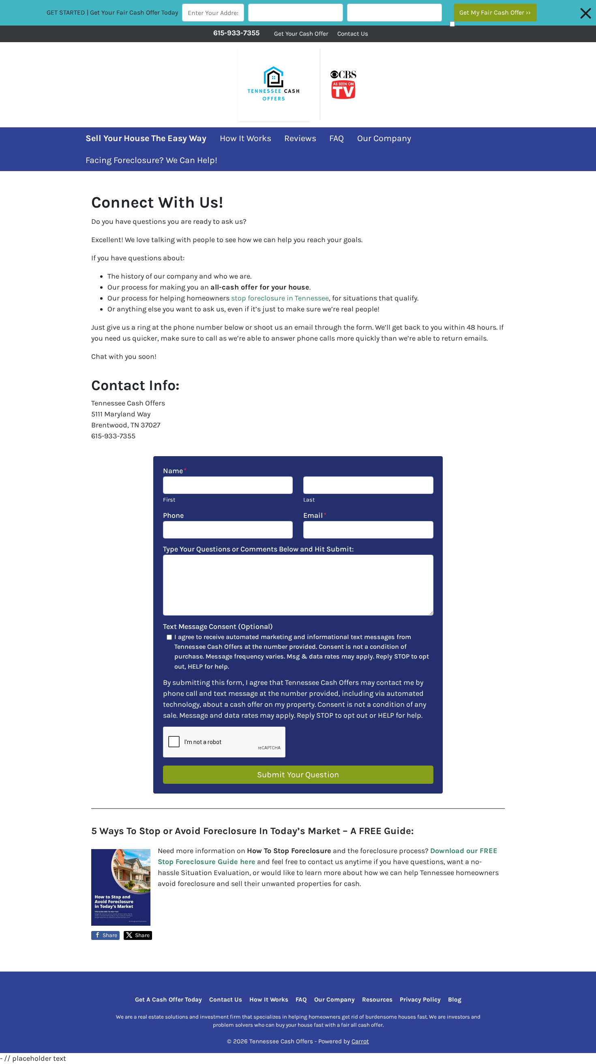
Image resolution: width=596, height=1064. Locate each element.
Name (175, 470)
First (169, 499)
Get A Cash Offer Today (168, 999)
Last (309, 499)
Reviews (300, 138)
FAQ (336, 138)
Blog (454, 999)
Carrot (360, 1041)
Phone (173, 515)
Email (314, 515)
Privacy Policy (420, 999)
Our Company (384, 138)
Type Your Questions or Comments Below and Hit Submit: (258, 549)
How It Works (245, 138)
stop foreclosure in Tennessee (280, 298)
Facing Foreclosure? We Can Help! (151, 160)
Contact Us (352, 33)
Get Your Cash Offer (301, 33)
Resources (377, 999)
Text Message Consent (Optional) (218, 626)
